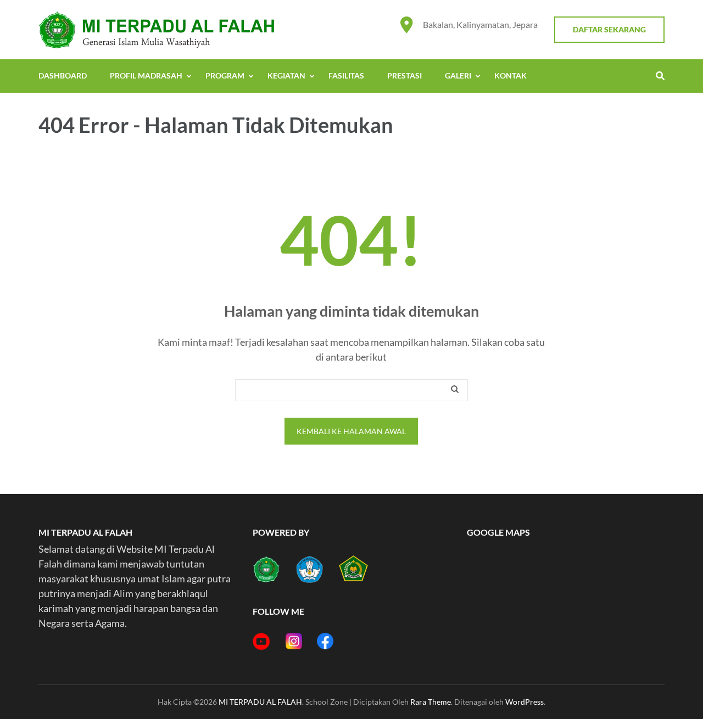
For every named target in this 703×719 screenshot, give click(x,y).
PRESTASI (404, 75)
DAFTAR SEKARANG (609, 29)
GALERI (458, 75)
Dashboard (62, 75)
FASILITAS (346, 75)
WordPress (524, 701)
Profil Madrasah (146, 75)
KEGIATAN (286, 75)
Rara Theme (430, 701)
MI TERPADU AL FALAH (260, 701)
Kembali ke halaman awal (351, 431)
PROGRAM (224, 75)
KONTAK (510, 75)
